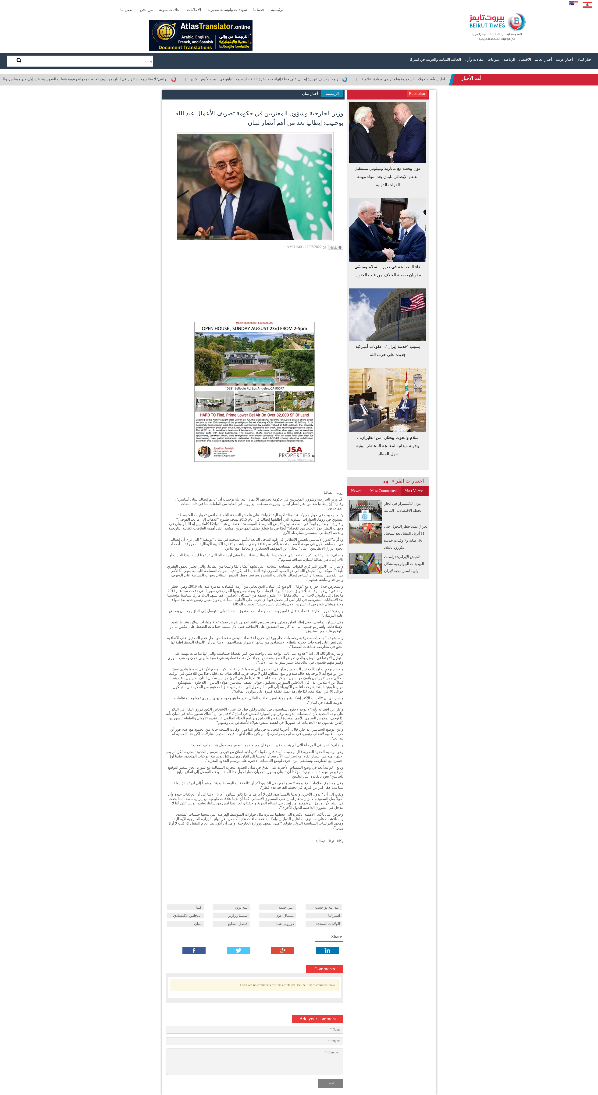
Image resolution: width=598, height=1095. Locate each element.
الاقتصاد (525, 59)
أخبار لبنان (584, 59)
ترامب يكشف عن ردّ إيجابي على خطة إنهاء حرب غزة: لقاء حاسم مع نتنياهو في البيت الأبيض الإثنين (309, 79)
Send (330, 1083)
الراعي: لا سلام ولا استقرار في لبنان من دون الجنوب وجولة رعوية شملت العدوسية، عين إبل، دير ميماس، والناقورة (125, 79)
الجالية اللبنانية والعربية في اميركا (435, 59)
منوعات (494, 59)
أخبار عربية (564, 59)
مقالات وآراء (474, 59)
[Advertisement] (254, 286)
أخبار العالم (543, 59)
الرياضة (509, 59)
